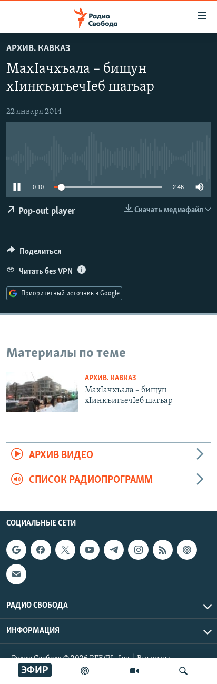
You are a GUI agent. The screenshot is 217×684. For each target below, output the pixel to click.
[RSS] (163, 550)
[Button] (34, 254)
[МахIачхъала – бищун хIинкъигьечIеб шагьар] (42, 392)
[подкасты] (85, 671)
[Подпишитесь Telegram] (114, 550)
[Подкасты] (187, 550)
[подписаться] (16, 574)
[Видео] (134, 671)
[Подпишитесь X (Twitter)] (65, 550)
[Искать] (183, 671)
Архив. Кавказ (38, 49)
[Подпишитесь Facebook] (41, 550)
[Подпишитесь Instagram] (138, 550)
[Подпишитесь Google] (16, 550)
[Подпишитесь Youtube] (90, 550)
